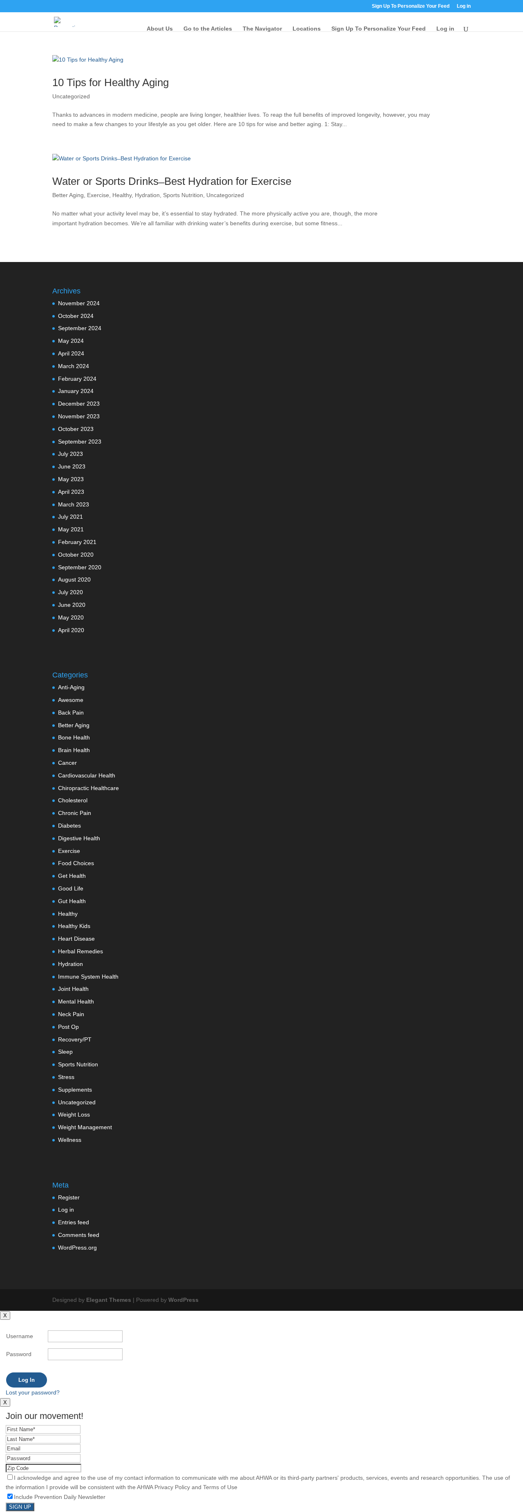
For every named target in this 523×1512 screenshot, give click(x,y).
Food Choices (76, 863)
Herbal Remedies (80, 951)
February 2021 (77, 542)
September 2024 (79, 328)
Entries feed (73, 1222)
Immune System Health (88, 976)
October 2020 (76, 554)
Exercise (98, 195)
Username (19, 1336)
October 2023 (76, 429)
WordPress (183, 1300)
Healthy (122, 195)
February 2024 (77, 378)
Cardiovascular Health (86, 775)
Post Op (68, 1027)
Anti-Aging (71, 687)
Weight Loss (74, 1114)
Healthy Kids (74, 926)
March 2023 (73, 504)
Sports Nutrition (183, 195)
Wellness (69, 1140)
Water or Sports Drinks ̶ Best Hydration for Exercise (171, 181)
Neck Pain (71, 1014)
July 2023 (70, 454)
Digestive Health (79, 838)
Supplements (75, 1089)
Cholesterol (72, 800)
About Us (160, 28)
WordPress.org (77, 1247)
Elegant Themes (108, 1300)
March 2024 (73, 366)
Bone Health (74, 737)
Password (18, 1354)
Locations (307, 28)
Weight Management (85, 1127)
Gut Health (72, 901)
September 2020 (79, 567)
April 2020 (71, 630)
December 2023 (79, 403)
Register (69, 1197)
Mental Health (76, 1001)
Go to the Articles (207, 28)
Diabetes (69, 825)
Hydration (147, 195)
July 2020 (70, 592)
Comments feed (78, 1235)
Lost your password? (33, 1392)
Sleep (65, 1051)
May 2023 (71, 479)
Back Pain (71, 712)
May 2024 (71, 340)
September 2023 (79, 441)
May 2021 (71, 529)
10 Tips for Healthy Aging (110, 82)
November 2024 (79, 303)
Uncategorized (71, 96)
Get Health (72, 876)
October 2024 (76, 316)
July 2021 (70, 516)
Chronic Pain (74, 813)
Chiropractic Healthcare (88, 788)
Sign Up (20, 1507)
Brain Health (74, 750)
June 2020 (71, 605)
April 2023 (71, 491)
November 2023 (79, 416)
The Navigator (262, 28)
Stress (66, 1077)
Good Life (70, 888)
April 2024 (71, 353)
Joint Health (73, 989)
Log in (66, 1209)
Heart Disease (76, 938)
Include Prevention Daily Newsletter (59, 1497)
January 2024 (76, 391)
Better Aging (68, 195)
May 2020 (71, 617)
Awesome (70, 700)
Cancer (67, 762)
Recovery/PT (75, 1039)
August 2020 (74, 579)
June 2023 (71, 466)
